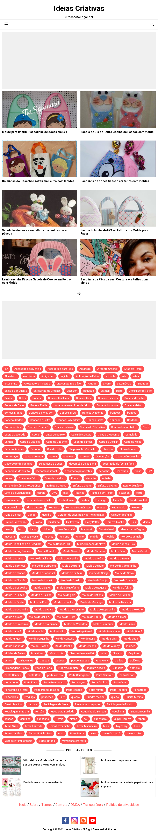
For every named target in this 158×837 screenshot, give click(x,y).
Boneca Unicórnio (92, 412)
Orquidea (133, 653)
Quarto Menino (13, 704)
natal (103, 653)
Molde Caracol (71, 551)
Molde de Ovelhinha (16, 609)
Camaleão (131, 434)
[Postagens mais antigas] (79, 293)
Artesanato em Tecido (37, 383)
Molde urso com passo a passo (120, 760)
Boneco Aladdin (14, 420)
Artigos (92, 383)
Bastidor (72, 390)
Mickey (49, 536)
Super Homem (122, 718)
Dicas (138, 471)
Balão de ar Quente (16, 390)
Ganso (32, 514)
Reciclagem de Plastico (121, 704)
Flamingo (101, 500)
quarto (115, 697)
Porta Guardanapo (54, 682)
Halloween (72, 522)
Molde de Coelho (71, 580)
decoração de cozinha (82, 463)
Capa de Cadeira (30, 441)
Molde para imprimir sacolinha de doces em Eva (34, 132)
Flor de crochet (138, 500)
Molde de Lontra (63, 602)
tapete (141, 718)
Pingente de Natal (68, 667)
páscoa (60, 660)
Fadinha (79, 492)
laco (20, 529)
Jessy (8, 529)
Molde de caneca (15, 573)
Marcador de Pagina (132, 529)
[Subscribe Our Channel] (92, 820)
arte (124, 376)
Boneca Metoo (133, 405)
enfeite (106, 478)
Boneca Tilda (68, 412)
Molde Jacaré (13, 631)
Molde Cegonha (14, 558)
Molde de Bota (71, 565)
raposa (33, 704)
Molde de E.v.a (42, 587)
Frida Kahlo (118, 507)
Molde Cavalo (140, 551)
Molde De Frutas (14, 595)
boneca (37, 398)
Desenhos (122, 471)
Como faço (11, 456)
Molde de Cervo (124, 573)
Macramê (86, 529)
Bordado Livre (13, 427)
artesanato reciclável (69, 383)
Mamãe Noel (106, 529)
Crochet (84, 456)
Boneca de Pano (14, 405)
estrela (41, 492)
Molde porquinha (39, 638)
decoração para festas (78, 471)
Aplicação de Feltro (87, 376)
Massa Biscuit (29, 536)
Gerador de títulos (121, 514)
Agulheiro (85, 368)
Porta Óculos (99, 682)
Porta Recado (74, 689)
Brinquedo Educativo (92, 427)
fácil (65, 492)
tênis (106, 726)
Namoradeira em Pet (82, 653)
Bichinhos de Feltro (140, 390)
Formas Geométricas (78, 507)
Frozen (136, 507)
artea (136, 376)
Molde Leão (57, 631)
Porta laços (78, 682)
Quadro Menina (95, 697)
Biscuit (9, 398)
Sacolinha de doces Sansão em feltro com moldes (114, 181)
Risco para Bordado (62, 711)
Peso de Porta (43, 667)
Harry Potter (92, 522)
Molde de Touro (91, 616)
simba (73, 718)
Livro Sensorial (66, 529)
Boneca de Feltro (134, 398)
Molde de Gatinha (92, 595)
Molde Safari (109, 638)
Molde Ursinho (87, 646)
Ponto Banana (13, 675)
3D (6, 368)
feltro (139, 492)
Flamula (117, 500)
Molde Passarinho (109, 631)
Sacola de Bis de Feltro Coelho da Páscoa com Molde (116, 132)
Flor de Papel (34, 507)
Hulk (133, 522)
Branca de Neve (64, 427)
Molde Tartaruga (14, 646)
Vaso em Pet (134, 733)
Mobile (94, 536)
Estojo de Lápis (132, 485)
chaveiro (108, 449)
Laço (33, 529)
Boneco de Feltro (40, 420)
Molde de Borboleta (44, 565)
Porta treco (140, 689)
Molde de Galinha (40, 558)
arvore (106, 383)
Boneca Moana (13, 412)
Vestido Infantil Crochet (18, 740)
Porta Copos (127, 675)
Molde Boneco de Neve (91, 544)
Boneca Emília (38, 405)
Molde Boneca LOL (59, 544)
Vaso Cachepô (111, 733)
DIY (150, 471)
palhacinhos (26, 660)
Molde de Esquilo (95, 587)
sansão (9, 718)
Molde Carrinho (96, 551)
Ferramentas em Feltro (39, 500)
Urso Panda (77, 733)
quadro (75, 697)
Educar (75, 478)
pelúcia (119, 660)
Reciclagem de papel (87, 704)
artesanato (11, 383)
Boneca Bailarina (108, 398)
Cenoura (36, 449)
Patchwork (102, 660)
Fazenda (124, 492)
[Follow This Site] (83, 820)
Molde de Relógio (132, 609)
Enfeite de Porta (107, 485)
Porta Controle (104, 675)
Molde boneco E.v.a (123, 544)
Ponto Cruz (34, 675)
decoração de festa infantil (118, 463)
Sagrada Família (140, 711)
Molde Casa (118, 551)
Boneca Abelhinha (59, 398)
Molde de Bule (94, 565)
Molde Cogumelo (131, 536)
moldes (130, 646)
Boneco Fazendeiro (68, 420)
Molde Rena (88, 638)
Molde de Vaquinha (46, 624)
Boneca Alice (84, 398)
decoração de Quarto (17, 471)
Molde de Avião (94, 558)
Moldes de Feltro (15, 653)
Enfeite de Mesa (56, 485)
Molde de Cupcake (16, 587)
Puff (62, 697)
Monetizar (37, 653)
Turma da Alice (13, 733)
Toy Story (121, 726)
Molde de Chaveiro (43, 580)
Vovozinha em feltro (74, 740)
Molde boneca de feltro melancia (42, 782)
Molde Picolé (134, 631)
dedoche (104, 471)
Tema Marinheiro (87, 726)
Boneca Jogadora (107, 405)
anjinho (65, 376)
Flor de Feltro (12, 507)
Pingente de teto (95, 667)
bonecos (115, 420)
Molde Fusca (127, 624)
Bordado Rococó (38, 427)
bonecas (115, 412)
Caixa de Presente (108, 434)
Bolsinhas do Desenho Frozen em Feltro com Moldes (38, 181)
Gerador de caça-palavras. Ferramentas (81, 514)
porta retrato (96, 689)
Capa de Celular (108, 441)
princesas (47, 697)
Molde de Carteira (72, 573)
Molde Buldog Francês (18, 551)
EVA (54, 492)
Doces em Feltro (28, 478)
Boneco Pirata (95, 420)
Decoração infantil (47, 471)
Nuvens (117, 653)
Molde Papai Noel (81, 631)
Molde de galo (66, 595)
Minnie (80, 536)
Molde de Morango (91, 602)
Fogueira (54, 507)
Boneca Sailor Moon (41, 412)
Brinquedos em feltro (123, 427)
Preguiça (29, 697)
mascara (10, 536)
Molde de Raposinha (102, 609)
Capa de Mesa (132, 441)
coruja (53, 456)
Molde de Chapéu (15, 580)
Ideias (146, 522)
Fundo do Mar (13, 514)
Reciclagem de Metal (56, 704)
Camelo (9, 441)
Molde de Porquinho (72, 609)
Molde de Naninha (120, 602)
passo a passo (80, 660)
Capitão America (14, 449)
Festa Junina (66, 500)
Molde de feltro (122, 587)
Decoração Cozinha (127, 456)
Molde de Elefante (68, 587)
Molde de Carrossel (43, 573)
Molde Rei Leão (65, 638)
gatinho (46, 514)
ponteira (135, 667)
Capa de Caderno (56, 441)
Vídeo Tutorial (47, 740)
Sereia (59, 718)
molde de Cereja (98, 573)
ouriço (8, 660)
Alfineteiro (10, 376)
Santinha (25, 718)
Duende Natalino (55, 478)
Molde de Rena (13, 616)
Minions (64, 536)
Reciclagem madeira (17, 711)
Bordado (132, 420)
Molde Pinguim (13, 638)
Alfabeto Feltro (133, 368)
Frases (101, 507)
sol (85, 718)
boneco (131, 412)
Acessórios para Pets (60, 368)
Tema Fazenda (33, 726)
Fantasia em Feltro (102, 492)
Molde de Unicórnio (16, 624)
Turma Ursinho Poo (40, 733)
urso (61, 733)
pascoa (44, 660)
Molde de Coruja (97, 580)
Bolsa (22, 398)
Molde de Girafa (14, 602)
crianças (68, 456)
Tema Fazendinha (59, 726)
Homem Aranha (115, 522)
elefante (91, 478)
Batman (105, 390)
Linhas (46, 529)
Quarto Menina (134, 697)
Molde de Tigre (66, 616)
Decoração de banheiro (19, 463)
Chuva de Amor (128, 449)
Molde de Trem (117, 616)
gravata (37, 522)
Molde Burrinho (47, 551)
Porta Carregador (79, 675)
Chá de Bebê (54, 449)
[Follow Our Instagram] (74, 820)
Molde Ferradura (103, 624)
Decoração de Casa (51, 463)
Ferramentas (12, 500)
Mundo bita (56, 653)
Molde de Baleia (119, 558)
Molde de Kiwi (38, 602)
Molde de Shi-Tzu (39, 616)
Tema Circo (11, 726)
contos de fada (33, 456)
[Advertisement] (79, 60)
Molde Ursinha (63, 646)
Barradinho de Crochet (47, 390)
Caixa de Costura (81, 434)
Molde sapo (131, 638)
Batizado (88, 390)
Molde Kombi (36, 631)
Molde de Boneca (15, 565)
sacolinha (118, 711)
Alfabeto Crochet (107, 368)
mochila (109, 536)
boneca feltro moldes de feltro (72, 405)
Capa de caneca (83, 441)
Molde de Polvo (44, 609)
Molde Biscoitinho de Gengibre (23, 544)
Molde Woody (111, 646)
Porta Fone (30, 682)
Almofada (29, 376)
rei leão (39, 711)
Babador (143, 383)
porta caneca (55, 675)
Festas (85, 500)
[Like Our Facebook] (65, 820)
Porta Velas (11, 697)
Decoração (102, 456)
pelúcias (135, 660)
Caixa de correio (55, 434)
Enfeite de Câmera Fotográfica (23, 485)
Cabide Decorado (15, 434)
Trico (137, 726)
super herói (100, 718)
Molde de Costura (124, 580)
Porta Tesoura (118, 689)
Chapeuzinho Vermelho (82, 449)
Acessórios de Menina (27, 368)
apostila (110, 376)
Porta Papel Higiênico (47, 689)
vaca (93, 733)
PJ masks (117, 667)
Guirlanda (54, 522)
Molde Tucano (39, 646)
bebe (119, 390)
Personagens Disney (17, 667)
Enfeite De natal (82, 485)
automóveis (124, 383)
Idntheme (110, 829)
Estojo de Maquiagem (18, 492)
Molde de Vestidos (75, 624)
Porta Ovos (120, 682)
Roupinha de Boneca (93, 711)
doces (8, 478)
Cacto (35, 434)
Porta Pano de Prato (16, 689)
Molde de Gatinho (120, 595)
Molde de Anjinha (67, 558)
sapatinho (43, 718)
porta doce (11, 682)
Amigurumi (47, 376)
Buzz (146, 427)
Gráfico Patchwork (15, 522)
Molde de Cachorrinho (123, 565)
